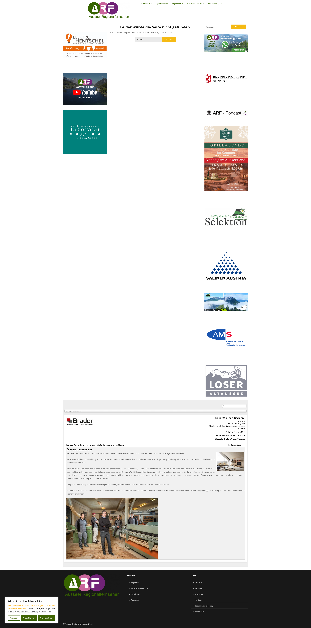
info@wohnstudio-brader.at (233, 435)
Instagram (199, 594)
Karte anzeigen (234, 445)
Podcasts (135, 600)
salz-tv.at (199, 582)
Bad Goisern (227, 426)
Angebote (135, 582)
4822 (243, 426)
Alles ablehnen (29, 618)
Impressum (199, 612)
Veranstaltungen (215, 3)
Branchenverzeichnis (195, 3)
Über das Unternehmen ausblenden (80, 445)
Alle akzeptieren (46, 618)
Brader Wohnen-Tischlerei (234, 439)
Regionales (176, 3)
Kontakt (198, 600)
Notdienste (135, 594)
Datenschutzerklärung (204, 606)
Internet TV (145, 3)
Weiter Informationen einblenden (111, 445)
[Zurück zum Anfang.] (244, 445)
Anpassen (14, 618)
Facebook (199, 588)
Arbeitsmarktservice (139, 588)
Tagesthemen (161, 3)
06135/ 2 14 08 (239, 432)
